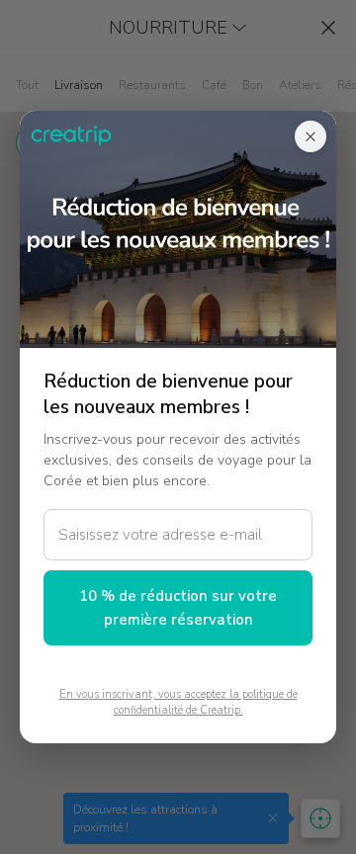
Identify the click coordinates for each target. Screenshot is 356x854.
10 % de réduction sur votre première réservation (178, 608)
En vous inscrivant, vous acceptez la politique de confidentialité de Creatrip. (178, 703)
